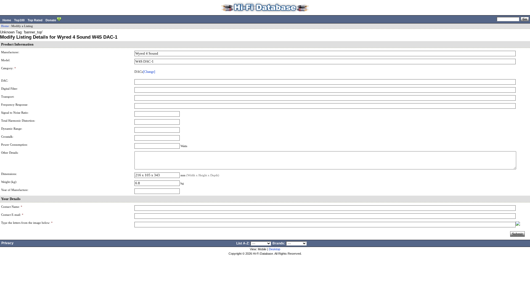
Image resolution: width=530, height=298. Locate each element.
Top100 (19, 20)
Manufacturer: (10, 52)
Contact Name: (11, 206)
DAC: (4, 80)
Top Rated (35, 20)
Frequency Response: (14, 104)
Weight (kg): (9, 181)
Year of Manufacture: (14, 189)
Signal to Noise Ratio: (15, 112)
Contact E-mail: (12, 214)
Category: (8, 68)
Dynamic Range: (11, 128)
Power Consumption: (14, 144)
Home (6, 20)
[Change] (149, 72)
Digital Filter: (9, 88)
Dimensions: (9, 173)
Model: (5, 60)
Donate (51, 20)
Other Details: (9, 152)
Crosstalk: (7, 136)
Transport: (7, 96)
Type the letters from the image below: (27, 222)
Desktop (274, 249)
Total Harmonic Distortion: (18, 120)
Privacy (7, 243)
